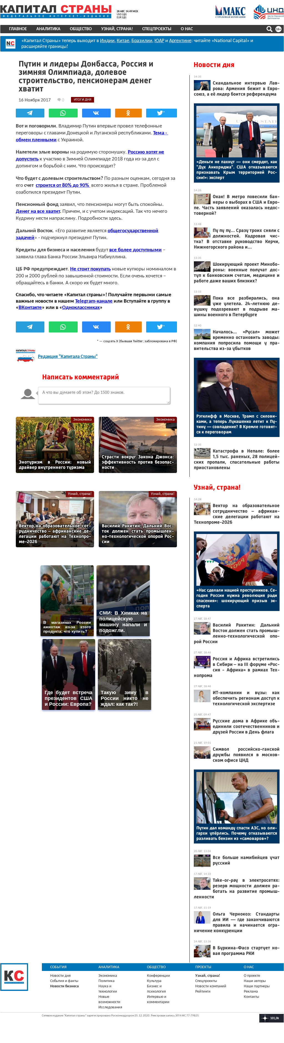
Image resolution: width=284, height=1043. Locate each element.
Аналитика (48, 29)
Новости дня (214, 64)
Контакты (251, 997)
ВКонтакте (30, 307)
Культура (154, 981)
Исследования (110, 1007)
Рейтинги (203, 992)
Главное (18, 29)
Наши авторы (255, 981)
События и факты (64, 981)
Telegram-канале (94, 301)
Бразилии (141, 41)
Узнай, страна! (117, 29)
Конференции (158, 976)
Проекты (203, 967)
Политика (106, 981)
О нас (187, 29)
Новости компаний (210, 986)
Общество (81, 29)
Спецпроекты (156, 29)
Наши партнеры (257, 986)
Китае (123, 41)
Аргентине (180, 41)
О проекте (252, 976)
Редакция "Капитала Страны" (68, 356)
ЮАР (159, 41)
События (58, 967)
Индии (107, 41)
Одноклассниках (81, 307)
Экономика (82, 420)
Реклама (251, 992)
